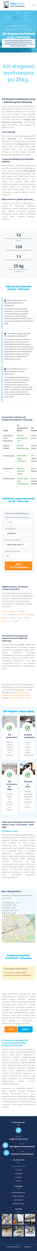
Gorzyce (4, 615)
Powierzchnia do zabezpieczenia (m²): (17, 517)
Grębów (4, 618)
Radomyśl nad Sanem (9, 611)
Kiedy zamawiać (18, 1196)
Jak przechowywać (18, 1192)
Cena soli (18, 1170)
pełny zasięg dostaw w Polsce (20, 698)
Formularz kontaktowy (22, 1154)
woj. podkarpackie (13, 29)
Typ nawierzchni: (10, 529)
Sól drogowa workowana (17, 26)
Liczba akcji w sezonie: (12, 551)
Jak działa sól (18, 1200)
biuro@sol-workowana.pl (22, 1146)
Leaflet (16, 942)
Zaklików (19, 618)
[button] (4, 916)
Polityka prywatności (13, 1247)
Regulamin (27, 1247)
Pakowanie (18, 1173)
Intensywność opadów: (12, 540)
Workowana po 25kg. (18, 1166)
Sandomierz (6, 621)
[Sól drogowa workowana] (13, 4)
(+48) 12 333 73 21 (18, 1139)
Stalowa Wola (21, 615)
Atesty (18, 1181)
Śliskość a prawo (18, 1203)
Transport (18, 1177)
